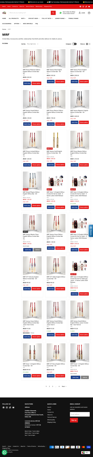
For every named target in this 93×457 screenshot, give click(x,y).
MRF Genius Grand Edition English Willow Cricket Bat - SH (31, 112)
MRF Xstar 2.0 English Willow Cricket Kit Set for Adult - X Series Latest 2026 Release (79, 193)
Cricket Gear (33, 18)
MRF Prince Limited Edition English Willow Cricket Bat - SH (31, 153)
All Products (14, 18)
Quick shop (27, 83)
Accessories (6, 23)
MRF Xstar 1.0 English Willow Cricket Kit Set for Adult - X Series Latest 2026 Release (55, 193)
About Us (22, 6)
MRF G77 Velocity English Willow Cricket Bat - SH (31, 278)
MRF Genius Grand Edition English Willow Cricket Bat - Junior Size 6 (55, 323)
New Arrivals (28, 23)
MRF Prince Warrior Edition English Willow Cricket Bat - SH (55, 112)
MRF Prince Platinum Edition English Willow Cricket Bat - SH (31, 71)
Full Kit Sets (47, 18)
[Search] (53, 13)
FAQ (36, 23)
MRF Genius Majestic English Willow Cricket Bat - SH (79, 111)
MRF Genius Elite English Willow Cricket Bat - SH (54, 70)
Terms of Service (30, 6)
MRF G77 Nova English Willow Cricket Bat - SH (56, 365)
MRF (24, 75)
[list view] (89, 44)
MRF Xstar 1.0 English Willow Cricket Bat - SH (32, 365)
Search (4, 6)
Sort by (23, 44)
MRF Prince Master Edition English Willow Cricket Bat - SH (78, 153)
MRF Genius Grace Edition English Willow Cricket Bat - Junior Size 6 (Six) (31, 323)
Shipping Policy (48, 6)
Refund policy (39, 6)
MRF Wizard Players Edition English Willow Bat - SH (31, 193)
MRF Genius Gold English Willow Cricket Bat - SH (54, 152)
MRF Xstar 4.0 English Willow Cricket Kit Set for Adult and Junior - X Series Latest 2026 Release (79, 279)
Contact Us (15, 6)
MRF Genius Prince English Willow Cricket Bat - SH (78, 70)
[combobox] (85, 452)
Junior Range (60, 18)
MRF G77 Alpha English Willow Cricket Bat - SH (56, 278)
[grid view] (87, 44)
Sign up (73, 420)
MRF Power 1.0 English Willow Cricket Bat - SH (79, 365)
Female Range (73, 18)
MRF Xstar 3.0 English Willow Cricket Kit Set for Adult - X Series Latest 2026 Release (79, 236)
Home (8, 6)
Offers (17, 23)
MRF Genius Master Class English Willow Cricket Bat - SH (31, 236)
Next (63, 386)
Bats (23, 18)
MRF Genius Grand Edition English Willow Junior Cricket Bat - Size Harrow (79, 323)
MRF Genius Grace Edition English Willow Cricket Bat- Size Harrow (55, 236)
